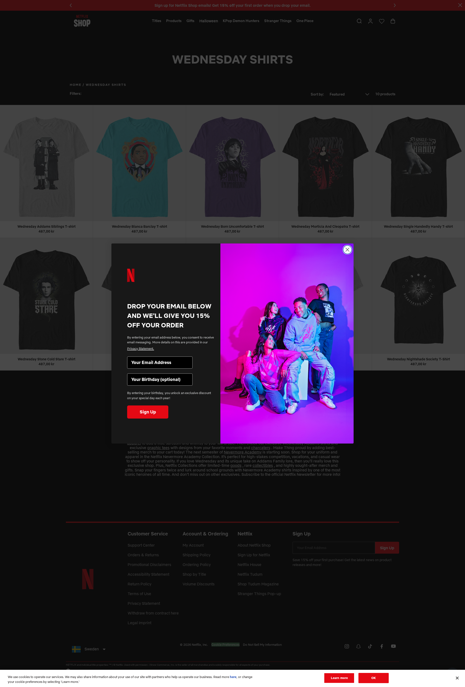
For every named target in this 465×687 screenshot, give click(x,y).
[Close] (457, 678)
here (233, 677)
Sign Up (148, 412)
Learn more (339, 678)
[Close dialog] (347, 249)
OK (373, 678)
